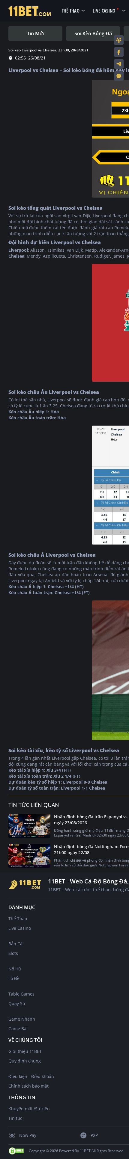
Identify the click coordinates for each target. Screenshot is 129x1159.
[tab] (35, 33)
